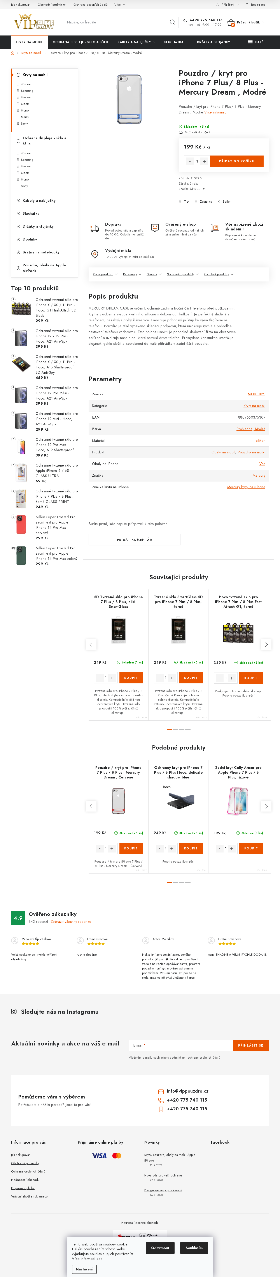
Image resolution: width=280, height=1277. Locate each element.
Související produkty (180, 274)
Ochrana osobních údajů (90, 4)
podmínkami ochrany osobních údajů (195, 1057)
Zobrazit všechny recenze (71, 921)
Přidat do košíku (237, 161)
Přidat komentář (134, 540)
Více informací (216, 112)
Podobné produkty (216, 274)
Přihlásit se (250, 1045)
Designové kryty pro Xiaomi (163, 1190)
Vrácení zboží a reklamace (29, 1196)
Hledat (172, 22)
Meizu (25, 117)
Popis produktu (103, 274)
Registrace (258, 4)
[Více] (256, 42)
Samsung (27, 90)
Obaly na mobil (223, 452)
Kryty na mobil (254, 405)
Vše (262, 463)
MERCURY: (197, 189)
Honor (25, 110)
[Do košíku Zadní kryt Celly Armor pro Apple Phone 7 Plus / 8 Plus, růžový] (251, 848)
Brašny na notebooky (41, 252)
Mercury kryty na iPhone (246, 487)
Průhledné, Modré (250, 429)
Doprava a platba (23, 1188)
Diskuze (152, 274)
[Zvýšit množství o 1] (204, 161)
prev (91, 644)
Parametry (130, 274)
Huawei (26, 97)
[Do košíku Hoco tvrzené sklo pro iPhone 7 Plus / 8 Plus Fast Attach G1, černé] (251, 678)
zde (100, 1258)
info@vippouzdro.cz (187, 1091)
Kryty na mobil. (36, 74)
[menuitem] (29, 42)
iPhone (25, 84)
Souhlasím (194, 1247)
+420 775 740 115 (205, 20)
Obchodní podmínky (52, 4)
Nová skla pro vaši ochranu (163, 1175)
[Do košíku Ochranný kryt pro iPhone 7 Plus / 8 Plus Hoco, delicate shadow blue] (191, 848)
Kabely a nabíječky (39, 200)
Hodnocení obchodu (25, 1180)
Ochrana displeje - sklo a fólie (44, 141)
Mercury (259, 475)
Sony (24, 123)
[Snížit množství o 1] (190, 161)
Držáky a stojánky (38, 226)
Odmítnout (160, 1247)
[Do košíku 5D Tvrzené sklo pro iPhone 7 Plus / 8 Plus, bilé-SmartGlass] (131, 677)
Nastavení (84, 1269)
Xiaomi (25, 104)
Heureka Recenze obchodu (140, 1222)
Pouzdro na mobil (251, 452)
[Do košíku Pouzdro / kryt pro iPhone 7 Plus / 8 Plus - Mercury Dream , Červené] (131, 848)
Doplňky (30, 239)
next (266, 644)
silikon (261, 440)
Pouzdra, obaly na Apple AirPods (44, 268)
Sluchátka (31, 213)
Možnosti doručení (197, 132)
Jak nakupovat (20, 4)
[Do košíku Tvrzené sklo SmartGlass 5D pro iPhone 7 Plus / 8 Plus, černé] (191, 677)
